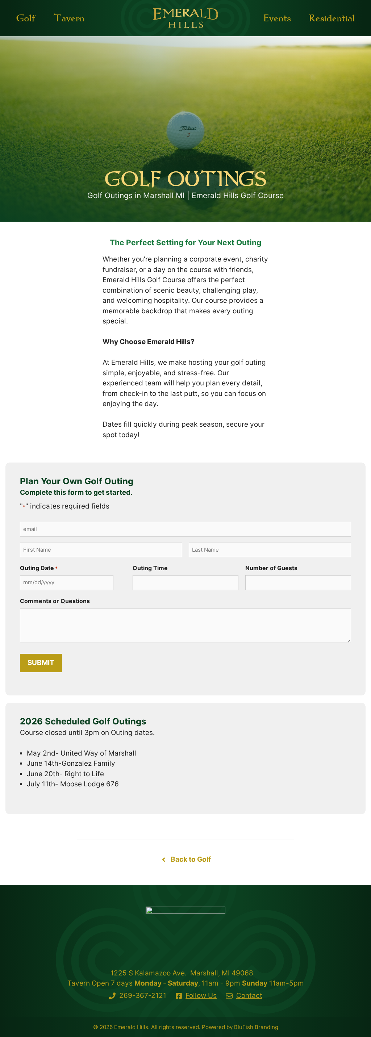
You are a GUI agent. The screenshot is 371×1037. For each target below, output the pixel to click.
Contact (249, 995)
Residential (332, 18)
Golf (25, 18)
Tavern (68, 18)
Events (277, 18)
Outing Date (39, 568)
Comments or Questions (55, 601)
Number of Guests (271, 568)
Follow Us (201, 995)
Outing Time (150, 568)
